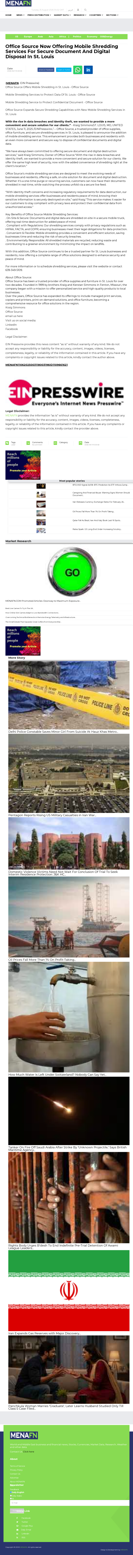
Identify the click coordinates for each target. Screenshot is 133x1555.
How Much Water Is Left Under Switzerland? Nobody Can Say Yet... (57, 1074)
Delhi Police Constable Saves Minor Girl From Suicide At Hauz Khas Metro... (63, 731)
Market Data (61, 15)
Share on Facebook (46, 70)
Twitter (24, 1522)
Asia (50, 36)
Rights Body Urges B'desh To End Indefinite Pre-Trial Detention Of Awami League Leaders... (63, 1247)
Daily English (18, 1492)
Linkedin (25, 1534)
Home (8, 15)
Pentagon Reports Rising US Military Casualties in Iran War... (52, 815)
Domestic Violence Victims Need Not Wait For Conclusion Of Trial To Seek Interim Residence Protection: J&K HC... (63, 873)
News (19, 15)
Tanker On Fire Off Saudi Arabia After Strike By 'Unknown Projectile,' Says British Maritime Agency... (67, 1148)
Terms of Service (17, 1466)
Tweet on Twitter (63, 70)
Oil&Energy (109, 36)
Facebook (26, 1518)
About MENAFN (17, 1482)
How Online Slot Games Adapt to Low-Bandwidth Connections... (32, 613)
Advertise (14, 1478)
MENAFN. (24, 1547)
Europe (28, 36)
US (13, 36)
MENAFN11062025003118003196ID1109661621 (36, 364)
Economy (92, 36)
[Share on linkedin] (88, 70)
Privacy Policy (16, 1470)
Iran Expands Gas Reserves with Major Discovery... (44, 1333)
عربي (70, 9)
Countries (95, 15)
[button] (78, 9)
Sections (111, 15)
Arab (40, 36)
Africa (62, 36)
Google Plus (27, 1526)
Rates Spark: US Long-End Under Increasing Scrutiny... (97, 529)
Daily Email (26, 1530)
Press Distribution (38, 15)
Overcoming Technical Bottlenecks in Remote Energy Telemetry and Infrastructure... (40, 617)
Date (10, 68)
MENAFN (12, 83)
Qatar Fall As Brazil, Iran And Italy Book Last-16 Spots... (97, 520)
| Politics (76, 36)
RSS (23, 1537)
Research (79, 15)
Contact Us (15, 1474)
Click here (28, 1451)
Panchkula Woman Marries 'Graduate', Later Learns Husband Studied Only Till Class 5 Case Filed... (65, 1407)
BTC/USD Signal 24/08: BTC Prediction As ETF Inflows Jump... (100, 485)
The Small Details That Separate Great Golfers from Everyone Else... (33, 622)
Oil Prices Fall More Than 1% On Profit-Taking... (94, 511)
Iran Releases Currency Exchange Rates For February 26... (99, 502)
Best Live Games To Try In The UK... (19, 608)
